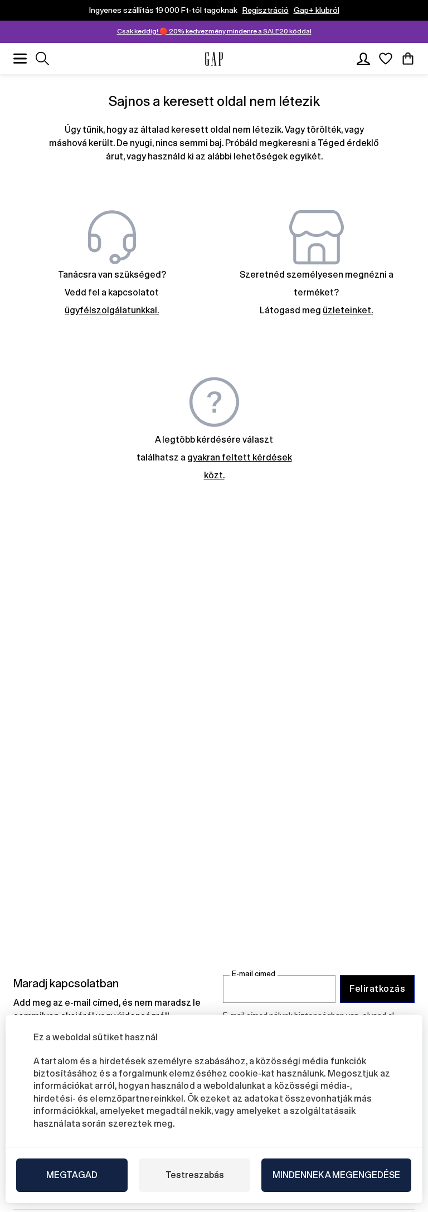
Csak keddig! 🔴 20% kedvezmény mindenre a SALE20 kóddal (214, 31)
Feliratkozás (377, 988)
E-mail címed (253, 973)
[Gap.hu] (214, 59)
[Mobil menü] (20, 58)
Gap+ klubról (316, 10)
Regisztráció (265, 10)
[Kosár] (408, 58)
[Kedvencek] (385, 58)
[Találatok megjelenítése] (42, 58)
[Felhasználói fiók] (363, 58)
